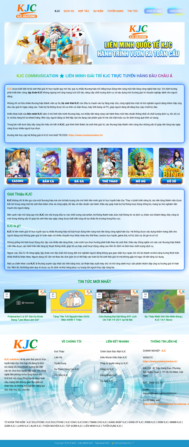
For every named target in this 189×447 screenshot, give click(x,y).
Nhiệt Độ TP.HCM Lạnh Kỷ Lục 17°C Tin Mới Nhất (118, 318)
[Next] (185, 311)
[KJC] (27, 11)
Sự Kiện (98, 11)
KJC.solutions (12, 359)
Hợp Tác (83, 11)
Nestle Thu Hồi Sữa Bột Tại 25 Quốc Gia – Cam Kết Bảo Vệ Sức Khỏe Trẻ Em (164, 319)
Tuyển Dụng (115, 11)
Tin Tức (132, 11)
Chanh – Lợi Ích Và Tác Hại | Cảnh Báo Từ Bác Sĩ (72, 318)
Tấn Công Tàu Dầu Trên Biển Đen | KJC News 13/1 (26, 318)
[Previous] (4, 311)
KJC (57, 11)
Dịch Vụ (69, 11)
